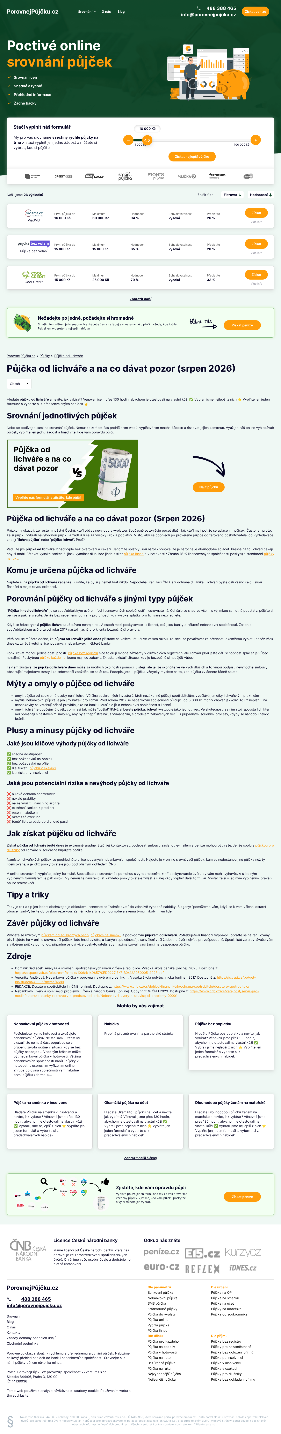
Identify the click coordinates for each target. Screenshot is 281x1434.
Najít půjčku (208, 487)
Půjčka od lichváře (68, 356)
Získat (256, 213)
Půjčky (45, 356)
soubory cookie (86, 1391)
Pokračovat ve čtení (49, 1052)
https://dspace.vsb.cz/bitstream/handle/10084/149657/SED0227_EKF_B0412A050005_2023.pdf (89, 973)
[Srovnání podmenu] (95, 11)
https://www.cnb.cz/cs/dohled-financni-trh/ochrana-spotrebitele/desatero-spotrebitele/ (181, 986)
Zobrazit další (140, 299)
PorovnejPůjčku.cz (32, 11)
